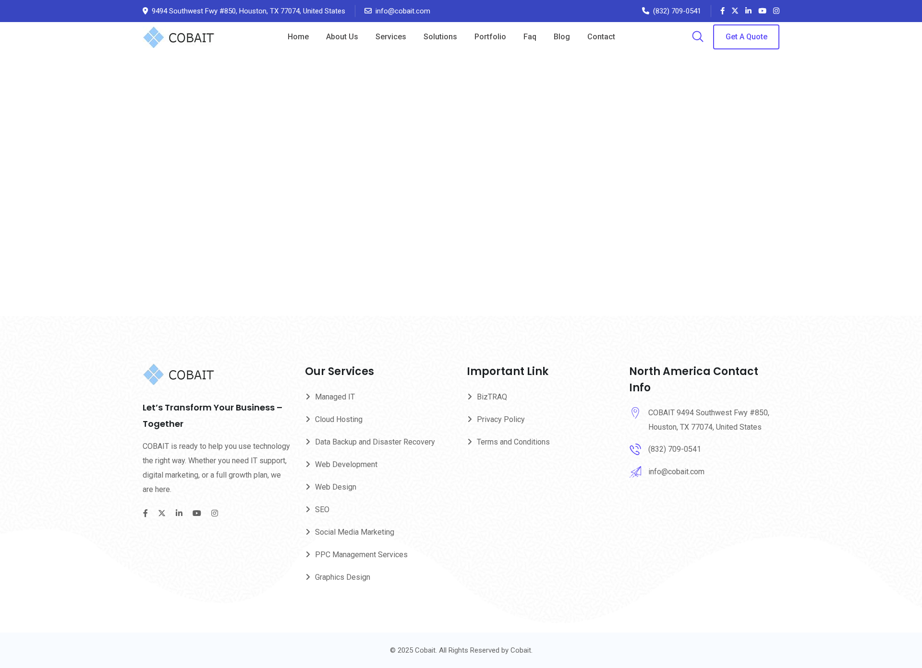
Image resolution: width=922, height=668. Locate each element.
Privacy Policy (501, 419)
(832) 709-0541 (677, 11)
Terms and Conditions (513, 441)
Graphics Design (342, 577)
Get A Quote (746, 36)
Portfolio (490, 36)
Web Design (335, 487)
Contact (601, 36)
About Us (342, 36)
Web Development (346, 464)
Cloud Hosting (339, 419)
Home (298, 36)
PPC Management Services (361, 554)
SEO (322, 509)
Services (391, 36)
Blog (562, 36)
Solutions (440, 36)
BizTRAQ (492, 396)
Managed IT (335, 396)
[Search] (698, 37)
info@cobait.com (403, 11)
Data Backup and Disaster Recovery (375, 441)
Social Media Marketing (354, 532)
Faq (529, 36)
